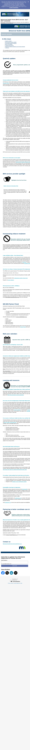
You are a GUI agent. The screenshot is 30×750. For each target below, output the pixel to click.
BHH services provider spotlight (10, 42)
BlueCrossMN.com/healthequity (10, 422)
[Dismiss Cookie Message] (28, 1)
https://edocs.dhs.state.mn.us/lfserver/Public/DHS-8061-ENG (15, 469)
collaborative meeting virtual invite (21, 278)
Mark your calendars (9, 44)
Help (21, 583)
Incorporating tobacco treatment (10, 43)
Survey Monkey (11, 280)
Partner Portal (23, 326)
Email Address (4, 560)
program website (17, 409)
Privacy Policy (10, 583)
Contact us (7, 47)
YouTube (24, 262)
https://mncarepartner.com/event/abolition (16, 394)
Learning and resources (9, 45)
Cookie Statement (13, 7)
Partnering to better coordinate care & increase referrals (15, 46)
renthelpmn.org (18, 498)
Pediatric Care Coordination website (19, 481)
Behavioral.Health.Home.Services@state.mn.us (12, 543)
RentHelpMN (24, 489)
